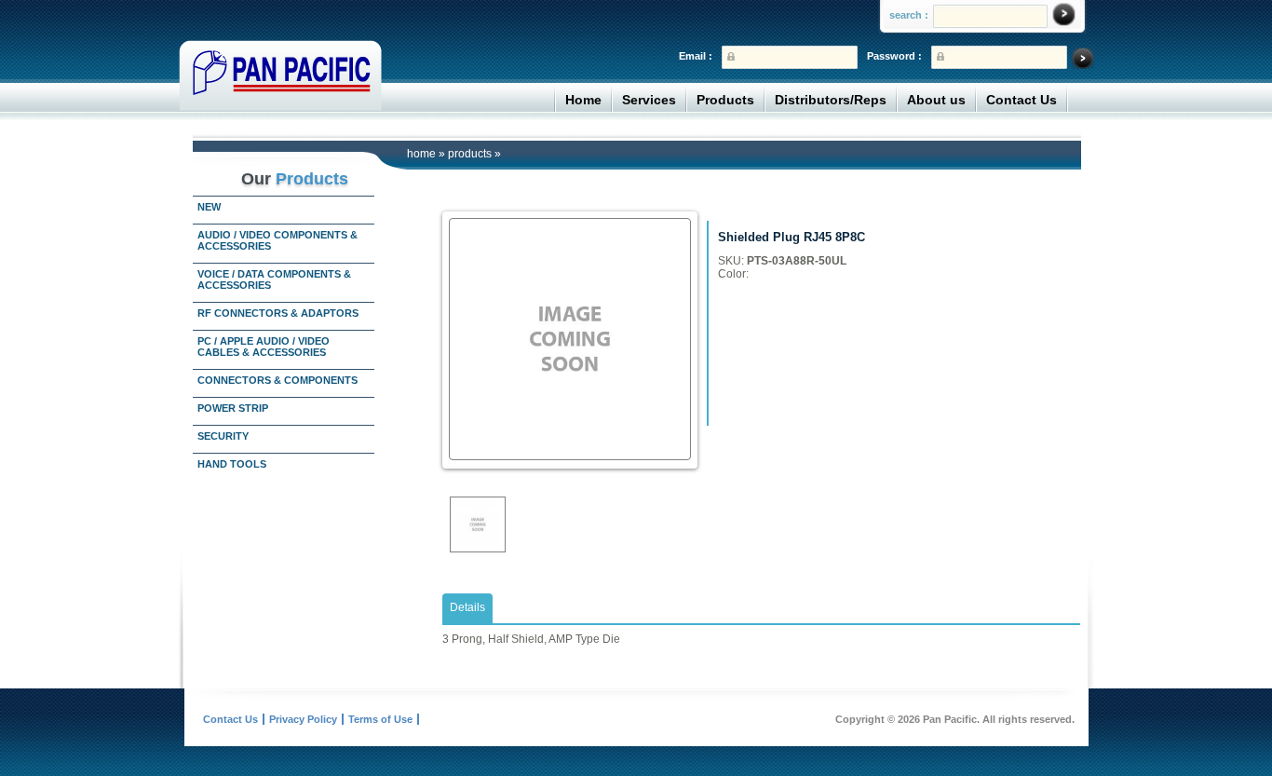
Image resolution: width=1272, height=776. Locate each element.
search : (908, 14)
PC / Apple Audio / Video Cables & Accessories (263, 346)
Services (649, 99)
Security (223, 436)
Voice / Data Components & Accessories (274, 279)
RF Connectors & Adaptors (278, 313)
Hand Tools (231, 464)
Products (725, 99)
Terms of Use (380, 719)
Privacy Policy (303, 719)
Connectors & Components (277, 380)
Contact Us (1021, 99)
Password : (894, 55)
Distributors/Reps (830, 99)
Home (583, 99)
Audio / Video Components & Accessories (277, 240)
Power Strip (232, 408)
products (470, 153)
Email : (695, 55)
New (209, 206)
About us (936, 99)
